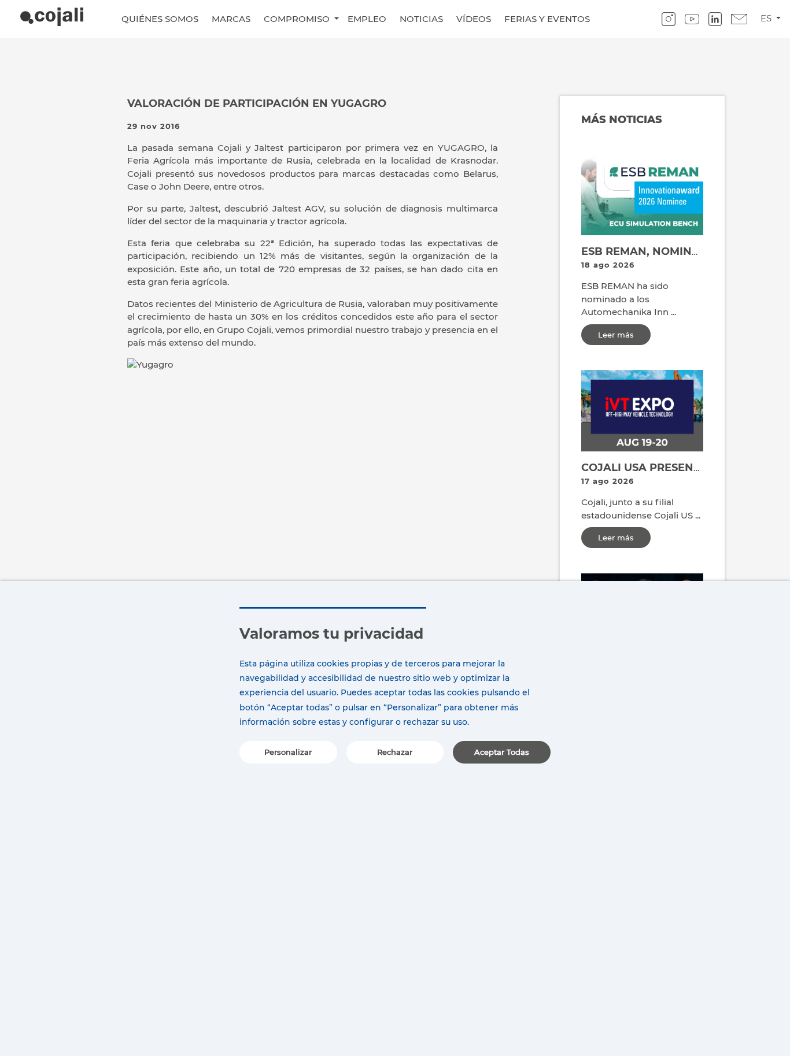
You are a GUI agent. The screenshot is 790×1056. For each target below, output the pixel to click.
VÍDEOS (473, 18)
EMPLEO (367, 18)
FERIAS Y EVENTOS (547, 18)
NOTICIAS (421, 18)
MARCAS (231, 18)
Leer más (616, 334)
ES (767, 18)
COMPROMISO (298, 18)
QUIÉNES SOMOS (159, 18)
